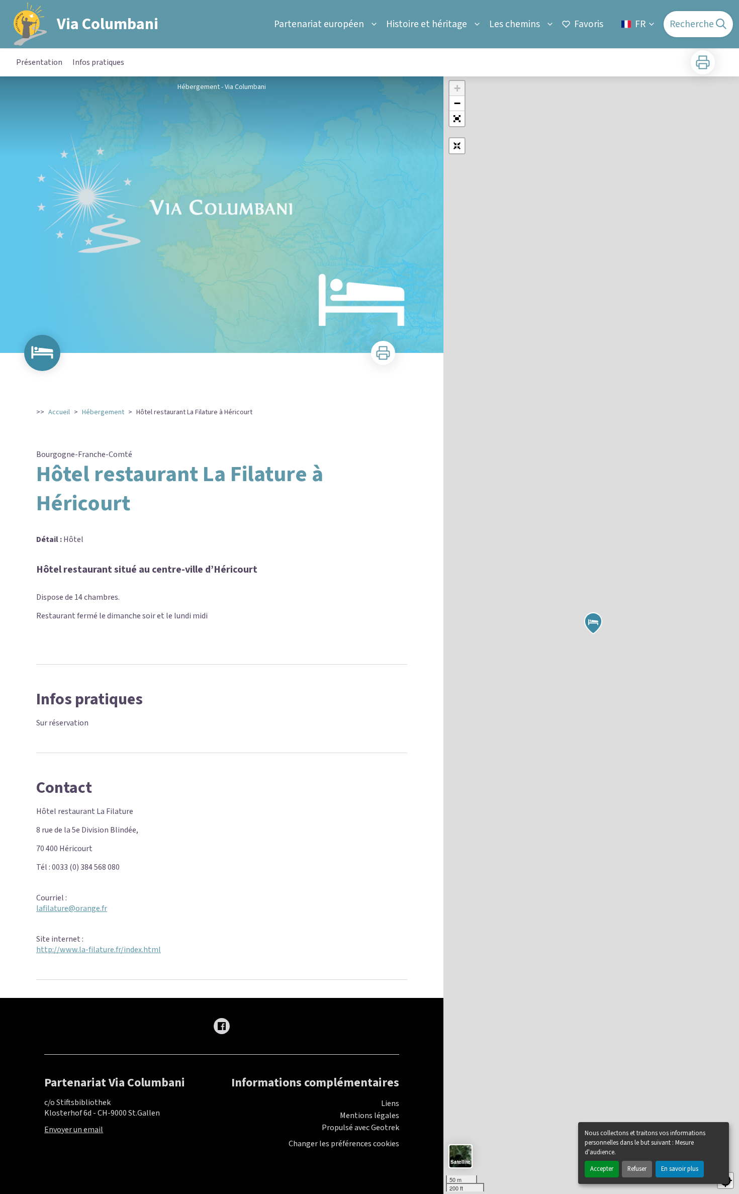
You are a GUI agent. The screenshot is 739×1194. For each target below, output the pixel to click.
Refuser (636, 1168)
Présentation (39, 62)
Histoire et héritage (426, 24)
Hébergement (103, 412)
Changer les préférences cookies (344, 1144)
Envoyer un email (73, 1129)
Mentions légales (369, 1115)
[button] (457, 118)
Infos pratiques (98, 62)
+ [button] (457, 88)
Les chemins (514, 24)
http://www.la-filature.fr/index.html (98, 949)
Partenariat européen (319, 24)
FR (640, 24)
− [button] (457, 103)
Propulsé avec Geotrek (360, 1127)
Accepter (601, 1168)
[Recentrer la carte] (457, 145)
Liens (390, 1103)
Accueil (59, 412)
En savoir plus (679, 1168)
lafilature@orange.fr (71, 908)
